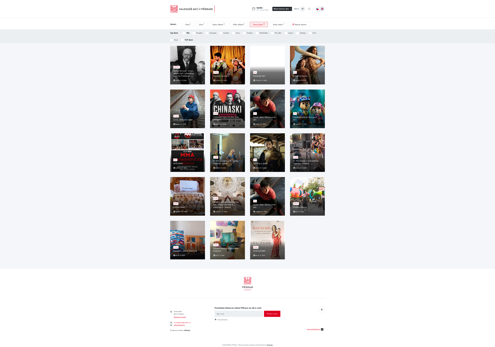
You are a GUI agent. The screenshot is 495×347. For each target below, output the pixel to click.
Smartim (270, 345)
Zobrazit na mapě (180, 317)
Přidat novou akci (281, 9)
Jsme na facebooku (313, 329)
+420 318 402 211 (179, 325)
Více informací (222, 319)
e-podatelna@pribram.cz (182, 323)
